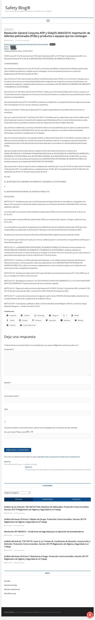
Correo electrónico (11, 396)
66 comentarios (19, 550)
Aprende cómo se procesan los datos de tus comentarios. (59, 457)
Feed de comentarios (12, 589)
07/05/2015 (8, 535)
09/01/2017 (8, 562)
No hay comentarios (23, 40)
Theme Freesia (27, 612)
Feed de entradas (10, 585)
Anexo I (6, 46)
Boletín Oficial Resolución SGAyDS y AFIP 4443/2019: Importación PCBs (26, 44)
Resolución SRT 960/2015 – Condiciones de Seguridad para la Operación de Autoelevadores (44, 531)
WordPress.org (10, 593)
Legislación (8, 29)
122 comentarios (20, 513)
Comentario (9, 349)
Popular (18, 499)
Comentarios (47, 499)
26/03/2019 (9, 40)
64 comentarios (19, 562)
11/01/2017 (8, 525)
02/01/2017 (8, 513)
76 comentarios (19, 535)
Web (6, 409)
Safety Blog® (17, 7)
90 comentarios (19, 525)
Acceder (7, 581)
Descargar (52, 44)
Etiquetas (76, 499)
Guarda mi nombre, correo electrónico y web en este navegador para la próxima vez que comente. (41, 428)
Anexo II (6, 48)
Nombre (7, 383)
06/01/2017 (8, 550)
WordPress (36, 612)
